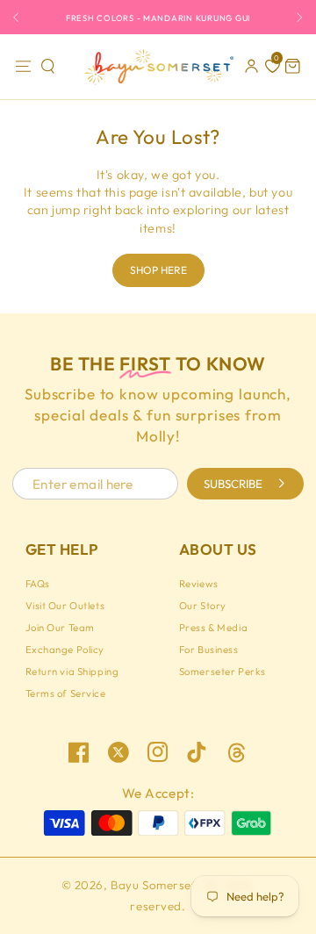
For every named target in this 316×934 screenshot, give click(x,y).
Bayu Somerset (153, 885)
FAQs (37, 584)
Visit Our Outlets (65, 606)
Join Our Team (60, 627)
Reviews (199, 584)
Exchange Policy (65, 649)
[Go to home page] (157, 67)
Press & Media (213, 627)
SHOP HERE (158, 270)
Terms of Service (65, 693)
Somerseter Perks (222, 671)
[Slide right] (295, 17)
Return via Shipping (72, 671)
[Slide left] (20, 17)
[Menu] (22, 66)
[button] (48, 66)
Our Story (202, 606)
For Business (209, 649)
